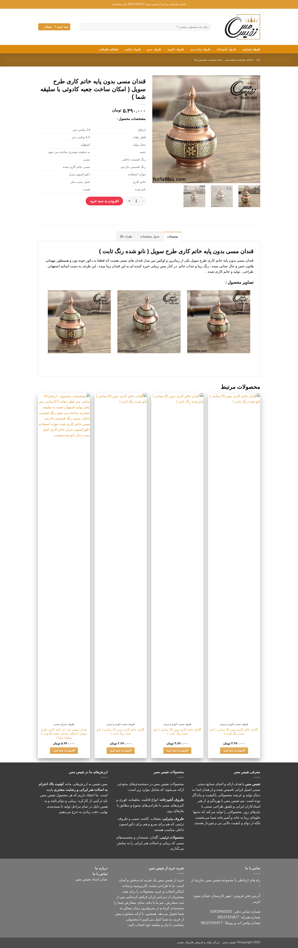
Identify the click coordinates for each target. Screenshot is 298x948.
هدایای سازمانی (108, 49)
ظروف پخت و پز (200, 49)
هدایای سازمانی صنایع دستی (239, 59)
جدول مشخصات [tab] (149, 236)
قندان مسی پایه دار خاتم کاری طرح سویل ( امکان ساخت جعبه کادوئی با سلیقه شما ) (64, 733)
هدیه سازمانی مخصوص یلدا (208, 59)
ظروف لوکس (133, 49)
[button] (54, 27)
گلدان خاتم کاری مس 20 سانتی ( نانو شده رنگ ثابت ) (177, 731)
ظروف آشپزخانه (226, 49)
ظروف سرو (154, 49)
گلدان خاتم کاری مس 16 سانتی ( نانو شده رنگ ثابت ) (120, 731)
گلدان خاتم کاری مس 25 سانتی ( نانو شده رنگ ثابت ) (234, 731)
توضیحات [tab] (172, 236)
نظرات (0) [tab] (126, 236)
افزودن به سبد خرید (104, 201)
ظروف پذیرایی (251, 49)
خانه (258, 59)
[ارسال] (83, 27)
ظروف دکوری (176, 49)
